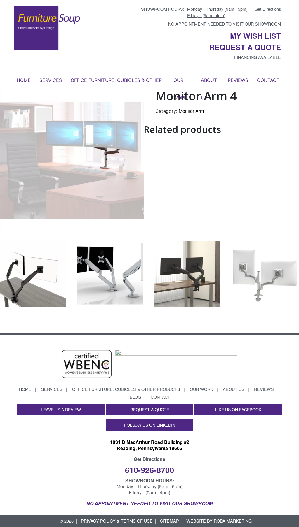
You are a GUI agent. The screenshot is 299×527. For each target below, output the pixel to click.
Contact (268, 80)
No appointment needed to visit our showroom (224, 24)
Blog (135, 397)
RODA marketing (233, 521)
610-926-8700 (149, 469)
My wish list (255, 35)
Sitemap (169, 521)
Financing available (257, 57)
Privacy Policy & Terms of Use (117, 521)
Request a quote (245, 47)
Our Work (180, 83)
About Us (209, 83)
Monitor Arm (191, 111)
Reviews (238, 80)
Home (24, 80)
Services (50, 80)
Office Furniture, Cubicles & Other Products (116, 83)
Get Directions (268, 9)
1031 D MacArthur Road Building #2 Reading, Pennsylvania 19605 (149, 445)
